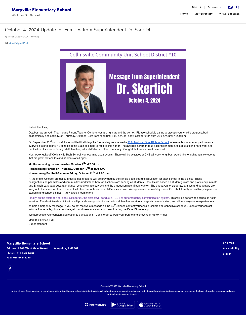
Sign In (227, 253)
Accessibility (231, 248)
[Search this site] (237, 7)
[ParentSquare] (95, 304)
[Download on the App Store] (149, 304)
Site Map (228, 242)
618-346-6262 (25, 253)
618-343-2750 (22, 257)
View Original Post (18, 43)
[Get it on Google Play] (122, 304)
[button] (214, 7)
